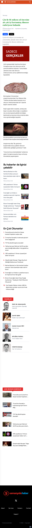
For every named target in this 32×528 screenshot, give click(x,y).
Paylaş (5, 34)
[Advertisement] (16, 370)
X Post (11, 34)
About (3, 508)
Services (11, 508)
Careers (19, 508)
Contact (28, 508)
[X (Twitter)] (16, 500)
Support (16, 514)
